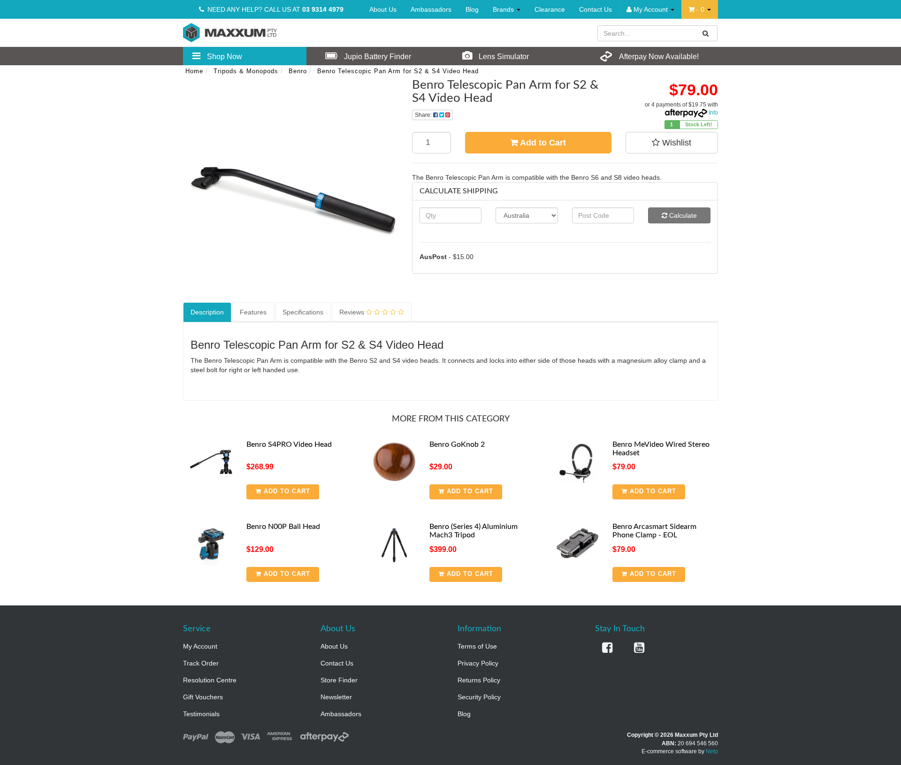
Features (253, 312)
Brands (504, 9)
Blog (472, 9)
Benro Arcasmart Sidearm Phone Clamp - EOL (654, 531)
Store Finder (339, 680)
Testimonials (201, 714)
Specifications (303, 312)
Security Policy (479, 697)
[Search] (706, 33)
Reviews (352, 312)
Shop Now (223, 57)
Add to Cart (542, 142)
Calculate (682, 215)
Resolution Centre (210, 680)
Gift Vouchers (203, 697)
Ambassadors (431, 9)
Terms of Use (477, 646)
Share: (424, 115)
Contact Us (595, 9)
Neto (712, 751)
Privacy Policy (478, 663)
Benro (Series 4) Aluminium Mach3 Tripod (473, 531)
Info (713, 112)
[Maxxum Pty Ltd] (230, 32)
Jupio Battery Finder (376, 57)
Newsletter (336, 697)
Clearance (549, 9)
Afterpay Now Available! (658, 57)
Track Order (201, 663)
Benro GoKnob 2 (457, 444)
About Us (383, 9)
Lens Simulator (503, 57)
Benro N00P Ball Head (283, 526)
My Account (200, 646)
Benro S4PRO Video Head (289, 444)
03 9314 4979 (323, 9)
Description (207, 312)
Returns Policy (479, 680)
